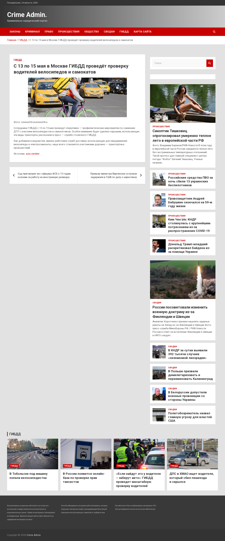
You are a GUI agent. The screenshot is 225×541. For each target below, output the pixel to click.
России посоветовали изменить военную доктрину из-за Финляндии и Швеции (180, 312)
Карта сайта (143, 31)
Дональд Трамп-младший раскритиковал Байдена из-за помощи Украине (189, 248)
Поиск (209, 63)
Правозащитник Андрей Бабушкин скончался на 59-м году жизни (190, 202)
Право (49, 31)
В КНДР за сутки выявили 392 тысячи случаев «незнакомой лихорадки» (187, 354)
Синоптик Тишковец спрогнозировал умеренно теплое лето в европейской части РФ (182, 135)
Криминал (32, 31)
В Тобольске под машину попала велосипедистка (29, 476)
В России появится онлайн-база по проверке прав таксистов (84, 478)
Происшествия (68, 31)
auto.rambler (33, 153)
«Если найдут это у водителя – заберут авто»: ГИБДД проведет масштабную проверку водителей (138, 480)
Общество (91, 31)
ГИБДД (124, 31)
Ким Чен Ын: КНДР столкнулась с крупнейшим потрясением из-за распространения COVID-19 (189, 225)
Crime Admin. (27, 15)
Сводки (109, 31)
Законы (15, 31)
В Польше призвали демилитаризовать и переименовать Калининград (190, 375)
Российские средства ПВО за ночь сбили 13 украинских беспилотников (190, 181)
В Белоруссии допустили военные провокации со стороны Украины (187, 396)
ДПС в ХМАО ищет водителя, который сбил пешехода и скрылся (191, 478)
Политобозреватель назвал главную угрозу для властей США (190, 417)
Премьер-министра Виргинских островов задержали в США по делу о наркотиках (113, 175)
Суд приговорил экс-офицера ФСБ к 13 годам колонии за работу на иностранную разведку (44, 175)
